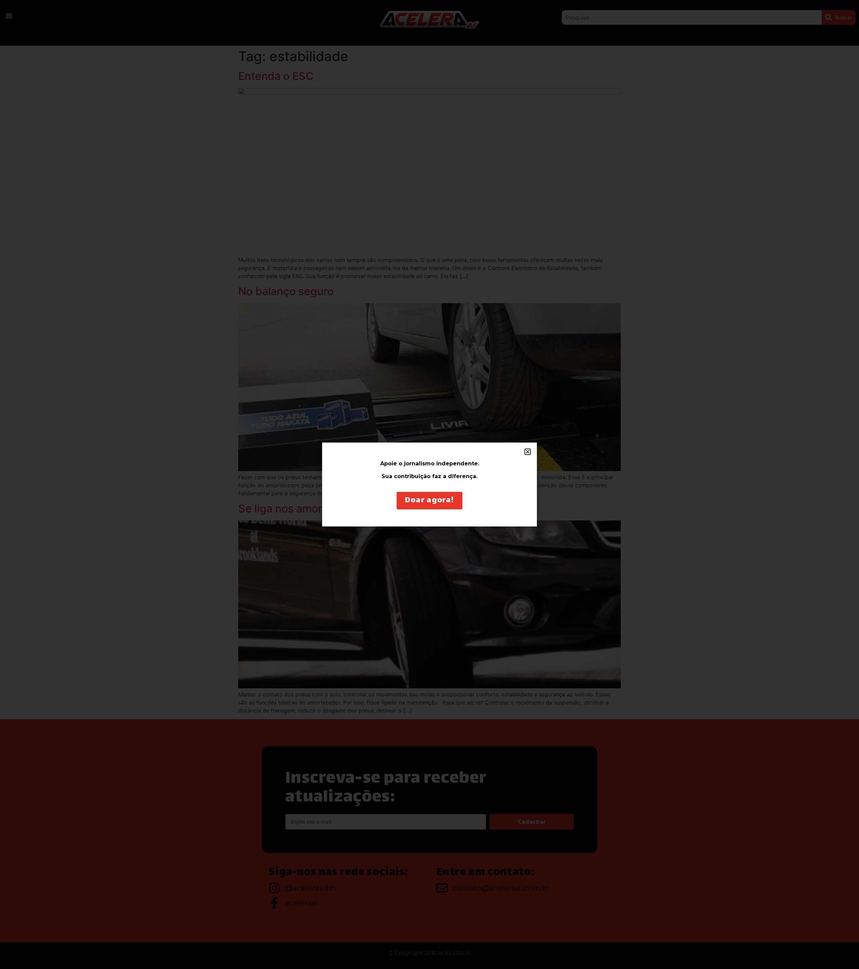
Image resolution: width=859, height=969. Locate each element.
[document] (429, 484)
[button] (527, 451)
